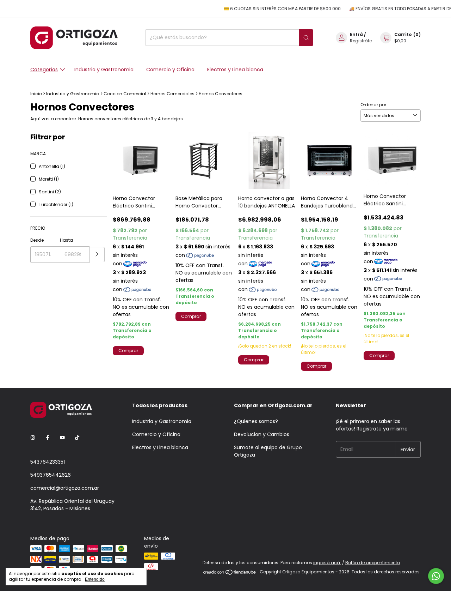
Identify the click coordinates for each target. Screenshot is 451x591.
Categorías (44, 69)
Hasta (66, 240)
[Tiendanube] (230, 574)
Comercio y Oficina (170, 69)
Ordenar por (373, 105)
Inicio (36, 94)
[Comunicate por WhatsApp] (436, 576)
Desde (37, 240)
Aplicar (97, 254)
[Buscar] (306, 37)
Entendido (95, 579)
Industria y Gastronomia (104, 69)
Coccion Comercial (125, 94)
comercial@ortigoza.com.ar (64, 488)
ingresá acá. (327, 563)
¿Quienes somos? (256, 421)
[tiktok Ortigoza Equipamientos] (77, 437)
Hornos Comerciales (172, 94)
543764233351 (47, 461)
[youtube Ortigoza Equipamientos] (62, 437)
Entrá (356, 34)
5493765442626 (50, 474)
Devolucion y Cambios (261, 434)
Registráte (361, 41)
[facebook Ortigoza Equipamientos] (47, 437)
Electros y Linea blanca (235, 69)
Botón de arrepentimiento (372, 563)
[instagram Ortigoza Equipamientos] (32, 437)
